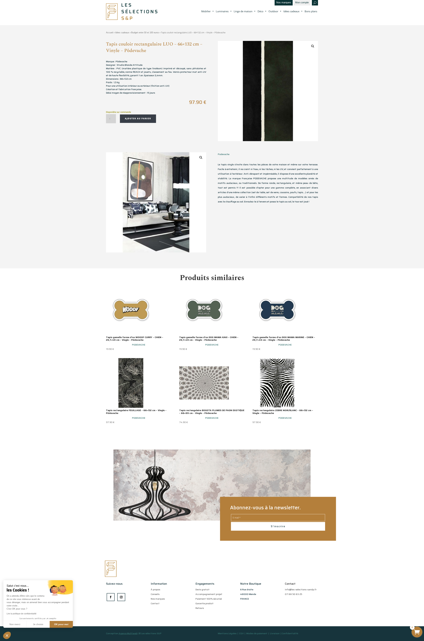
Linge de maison (243, 11)
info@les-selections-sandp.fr (301, 589)
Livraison (275, 633)
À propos (155, 589)
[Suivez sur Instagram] (121, 597)
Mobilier (206, 11)
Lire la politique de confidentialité (21, 614)
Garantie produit (204, 603)
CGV (241, 633)
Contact (155, 603)
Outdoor (273, 11)
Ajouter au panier (138, 118)
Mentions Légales (227, 633)
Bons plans (311, 11)
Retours (199, 608)
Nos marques (283, 2)
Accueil (109, 32)
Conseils (155, 594)
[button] (7, 635)
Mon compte (302, 2)
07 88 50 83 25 (293, 594)
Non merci (14, 624)
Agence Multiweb (128, 633)
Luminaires (222, 11)
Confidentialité (290, 633)
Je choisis (38, 624)
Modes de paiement (256, 633)
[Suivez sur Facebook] (111, 597)
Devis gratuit (202, 589)
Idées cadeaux (291, 11)
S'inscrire (278, 526)
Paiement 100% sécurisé (208, 599)
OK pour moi (61, 624)
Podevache (223, 154)
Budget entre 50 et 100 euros (145, 32)
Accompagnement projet (208, 594)
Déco (260, 11)
